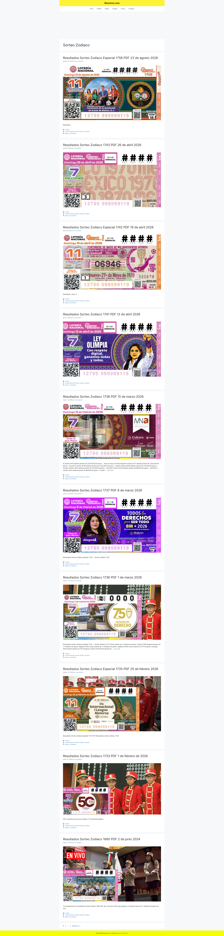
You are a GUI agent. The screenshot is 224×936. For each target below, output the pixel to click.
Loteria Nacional (69, 131)
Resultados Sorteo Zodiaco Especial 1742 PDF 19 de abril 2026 (108, 227)
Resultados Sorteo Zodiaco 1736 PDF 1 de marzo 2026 (102, 577)
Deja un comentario (70, 133)
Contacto (131, 9)
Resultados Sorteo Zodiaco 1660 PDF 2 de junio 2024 (101, 839)
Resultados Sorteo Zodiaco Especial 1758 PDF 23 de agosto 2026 (110, 58)
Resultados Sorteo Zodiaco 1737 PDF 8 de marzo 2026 (102, 490)
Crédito (99, 9)
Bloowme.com (112, 3)
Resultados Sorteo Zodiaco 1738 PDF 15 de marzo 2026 (103, 396)
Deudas (115, 9)
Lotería (123, 9)
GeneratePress (123, 933)
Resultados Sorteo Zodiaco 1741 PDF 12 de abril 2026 (101, 314)
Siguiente (76, 926)
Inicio (91, 9)
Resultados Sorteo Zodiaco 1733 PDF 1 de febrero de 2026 (105, 756)
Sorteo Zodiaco (79, 131)
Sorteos (87, 131)
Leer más (110, 470)
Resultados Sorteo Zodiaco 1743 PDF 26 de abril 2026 (102, 145)
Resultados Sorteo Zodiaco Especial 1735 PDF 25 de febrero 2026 (110, 669)
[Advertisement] (111, 24)
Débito (107, 9)
